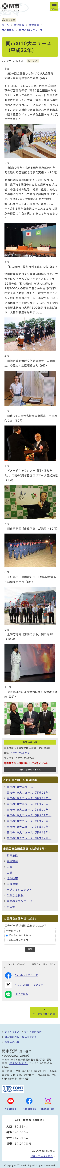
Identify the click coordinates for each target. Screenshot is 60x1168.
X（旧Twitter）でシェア (29, 985)
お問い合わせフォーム (30, 769)
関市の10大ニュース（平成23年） (29, 804)
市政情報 (19, 25)
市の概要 (34, 25)
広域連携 (12, 884)
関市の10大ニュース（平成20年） (29, 821)
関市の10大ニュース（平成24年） (29, 798)
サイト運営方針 (33, 1032)
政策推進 (12, 855)
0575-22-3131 (18, 1063)
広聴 (9, 872)
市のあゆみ (8, 30)
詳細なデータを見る (42, 1156)
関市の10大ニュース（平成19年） (29, 827)
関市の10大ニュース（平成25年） (29, 792)
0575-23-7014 (20, 753)
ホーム (5, 25)
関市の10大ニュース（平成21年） (29, 815)
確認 (30, 949)
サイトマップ (12, 1032)
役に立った (14, 931)
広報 (9, 867)
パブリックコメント (19, 889)
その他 (11, 907)
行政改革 (12, 878)
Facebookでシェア (26, 975)
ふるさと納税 (15, 895)
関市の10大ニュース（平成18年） (29, 832)
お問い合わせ (12, 1042)
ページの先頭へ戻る (44, 1014)
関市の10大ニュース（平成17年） (29, 838)
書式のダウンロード (19, 901)
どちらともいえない (19, 935)
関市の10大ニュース (31, 30)
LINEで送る (21, 994)
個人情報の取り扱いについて (20, 1037)
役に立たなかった (18, 940)
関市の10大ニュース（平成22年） (29, 809)
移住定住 (12, 861)
